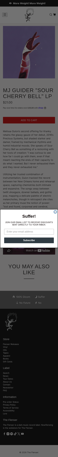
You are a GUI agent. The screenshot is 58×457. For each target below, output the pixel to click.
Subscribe (29, 240)
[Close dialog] (55, 211)
